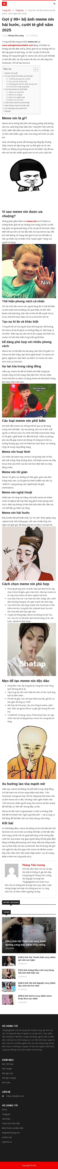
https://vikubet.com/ (15, 1096)
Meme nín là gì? (11, 73)
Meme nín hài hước (16, 100)
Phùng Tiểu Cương (16, 35)
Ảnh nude (6, 1082)
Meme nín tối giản (15, 95)
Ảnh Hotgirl (7, 1068)
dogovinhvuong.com (11, 1132)
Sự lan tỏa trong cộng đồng (19, 87)
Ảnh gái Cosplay (9, 1078)
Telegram (6, 1114)
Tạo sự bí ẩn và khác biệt (18, 81)
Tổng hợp (19, 10)
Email (4, 1109)
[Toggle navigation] (4, 4)
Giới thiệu (6, 1118)
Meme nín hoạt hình (16, 92)
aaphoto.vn (7, 1142)
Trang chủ (6, 10)
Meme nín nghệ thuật (17, 97)
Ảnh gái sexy (7, 1073)
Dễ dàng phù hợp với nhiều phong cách (23, 84)
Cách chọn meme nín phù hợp (17, 102)
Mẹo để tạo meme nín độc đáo (17, 105)
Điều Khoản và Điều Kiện (12, 1128)
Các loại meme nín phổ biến (16, 89)
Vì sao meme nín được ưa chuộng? (19, 76)
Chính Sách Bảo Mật (11, 1123)
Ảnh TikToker (8, 1064)
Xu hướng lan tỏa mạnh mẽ (16, 108)
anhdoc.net (7, 1137)
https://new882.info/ (32, 1150)
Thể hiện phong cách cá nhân (19, 79)
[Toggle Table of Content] (34, 69)
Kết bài (8, 111)
